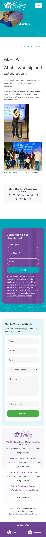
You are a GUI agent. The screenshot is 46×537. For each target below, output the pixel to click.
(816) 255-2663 (15, 331)
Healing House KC (29, 508)
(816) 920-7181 (31, 329)
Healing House (11, 172)
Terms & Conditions (17, 514)
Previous (28, 46)
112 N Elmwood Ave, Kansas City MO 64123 (23, 462)
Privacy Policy (31, 514)
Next (37, 46)
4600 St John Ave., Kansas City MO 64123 (23, 448)
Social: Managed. (26, 511)
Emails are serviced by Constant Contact (21, 294)
